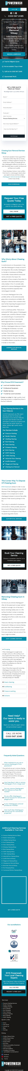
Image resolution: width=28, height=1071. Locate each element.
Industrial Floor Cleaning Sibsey (11, 856)
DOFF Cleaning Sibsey (9, 851)
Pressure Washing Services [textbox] (10, 118)
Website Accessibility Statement (11, 1045)
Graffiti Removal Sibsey (9, 858)
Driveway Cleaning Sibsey (9, 847)
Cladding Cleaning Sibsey (9, 840)
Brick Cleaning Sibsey (8, 849)
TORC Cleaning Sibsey (9, 854)
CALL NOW (14, 211)
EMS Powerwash (14, 184)
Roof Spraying (6, 1010)
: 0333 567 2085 (14, 735)
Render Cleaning (7, 1005)
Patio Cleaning (7, 1012)
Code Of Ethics (7, 1047)
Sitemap (5, 1030)
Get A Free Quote (14, 909)
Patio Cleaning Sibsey (8, 844)
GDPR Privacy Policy (8, 1038)
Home (4, 1022)
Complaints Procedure (9, 1050)
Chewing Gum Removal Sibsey (11, 863)
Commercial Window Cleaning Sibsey (12, 870)
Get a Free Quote (14, 216)
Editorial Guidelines (8, 1048)
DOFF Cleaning (7, 1017)
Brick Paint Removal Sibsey (10, 865)
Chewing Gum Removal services (14, 348)
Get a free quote (14, 565)
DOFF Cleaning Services (14, 638)
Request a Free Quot (14, 991)
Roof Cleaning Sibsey (8, 842)
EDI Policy (5, 1043)
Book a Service (14, 54)
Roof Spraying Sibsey (8, 867)
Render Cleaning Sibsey (9, 837)
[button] (13, 9)
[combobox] (14, 118)
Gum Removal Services (14, 518)
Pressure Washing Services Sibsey (12, 835)
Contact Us (6, 1026)
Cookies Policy (7, 1039)
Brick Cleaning (6, 1015)
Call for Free (14, 987)
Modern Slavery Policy (8, 1036)
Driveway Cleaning (7, 1013)
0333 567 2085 (15, 16)
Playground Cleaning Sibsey (10, 861)
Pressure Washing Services (10, 1003)
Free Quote (6, 1024)
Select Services (7, 116)
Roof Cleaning (6, 1008)
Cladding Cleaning (7, 1006)
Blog (4, 1028)
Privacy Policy (6, 1041)
